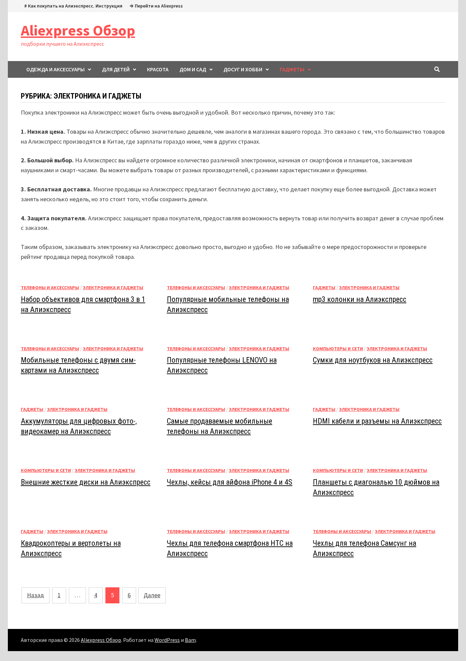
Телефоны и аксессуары (50, 287)
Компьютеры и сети (338, 349)
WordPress (167, 639)
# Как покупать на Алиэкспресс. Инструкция (73, 6)
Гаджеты (324, 287)
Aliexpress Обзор (78, 30)
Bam (190, 639)
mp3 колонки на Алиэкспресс (359, 299)
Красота (158, 69)
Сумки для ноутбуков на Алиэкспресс (373, 360)
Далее (152, 595)
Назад (35, 595)
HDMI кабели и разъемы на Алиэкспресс (377, 421)
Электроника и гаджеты (113, 287)
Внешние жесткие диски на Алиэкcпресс (85, 482)
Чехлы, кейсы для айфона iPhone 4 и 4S (229, 482)
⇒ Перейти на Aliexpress (156, 6)
